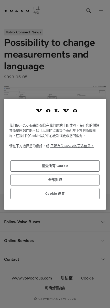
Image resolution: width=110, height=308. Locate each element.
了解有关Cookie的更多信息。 (72, 146)
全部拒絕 (55, 180)
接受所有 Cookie (55, 166)
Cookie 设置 (55, 193)
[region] (55, 154)
